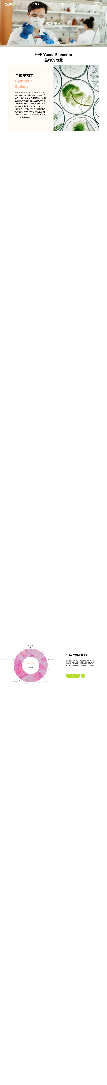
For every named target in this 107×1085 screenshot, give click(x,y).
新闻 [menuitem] (72, 4)
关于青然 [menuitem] (62, 4)
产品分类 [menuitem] (36, 4)
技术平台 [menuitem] (50, 4)
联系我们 (97, 4)
